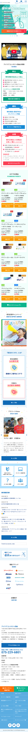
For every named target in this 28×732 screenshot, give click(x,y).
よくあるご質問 (4, 705)
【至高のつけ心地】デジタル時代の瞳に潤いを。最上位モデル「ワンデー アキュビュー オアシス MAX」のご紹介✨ (13, 521)
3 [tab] (14, 35)
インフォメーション (5, 716)
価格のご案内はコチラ (14, 374)
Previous (1, 435)
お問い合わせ (21, 2)
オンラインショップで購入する (7, 205)
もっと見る (14, 458)
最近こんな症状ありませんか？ (7, 710)
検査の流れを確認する (14, 99)
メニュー (25, 2)
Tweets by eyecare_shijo (8, 544)
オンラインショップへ (14, 163)
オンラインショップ (17, 3)
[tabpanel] (14, 19)
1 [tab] (10, 35)
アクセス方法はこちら (14, 645)
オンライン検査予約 (7, 689)
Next (26, 435)
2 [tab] (12, 35)
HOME (2, 693)
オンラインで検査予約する (14, 127)
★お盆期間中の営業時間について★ (11, 498)
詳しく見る (14, 402)
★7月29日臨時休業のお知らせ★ (10, 504)
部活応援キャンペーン (6, 700)
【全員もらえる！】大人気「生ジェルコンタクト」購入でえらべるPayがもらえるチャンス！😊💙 (14, 511)
